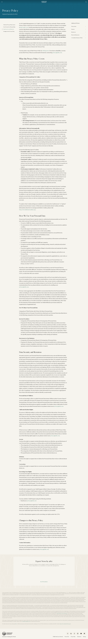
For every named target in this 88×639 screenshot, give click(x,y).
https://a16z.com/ (23, 27)
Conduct (73, 29)
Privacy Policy (73, 636)
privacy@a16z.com (57, 52)
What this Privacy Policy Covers (9, 24)
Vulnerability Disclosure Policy (77, 37)
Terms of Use (73, 26)
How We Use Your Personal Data (9, 26)
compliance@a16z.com (26, 621)
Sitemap (84, 636)
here (16, 623)
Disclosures (73, 32)
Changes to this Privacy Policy (9, 31)
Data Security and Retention (8, 29)
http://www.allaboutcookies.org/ (27, 209)
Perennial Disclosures (75, 34)
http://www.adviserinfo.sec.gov (65, 623)
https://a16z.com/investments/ (62, 613)
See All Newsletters (44, 581)
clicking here (45, 50)
